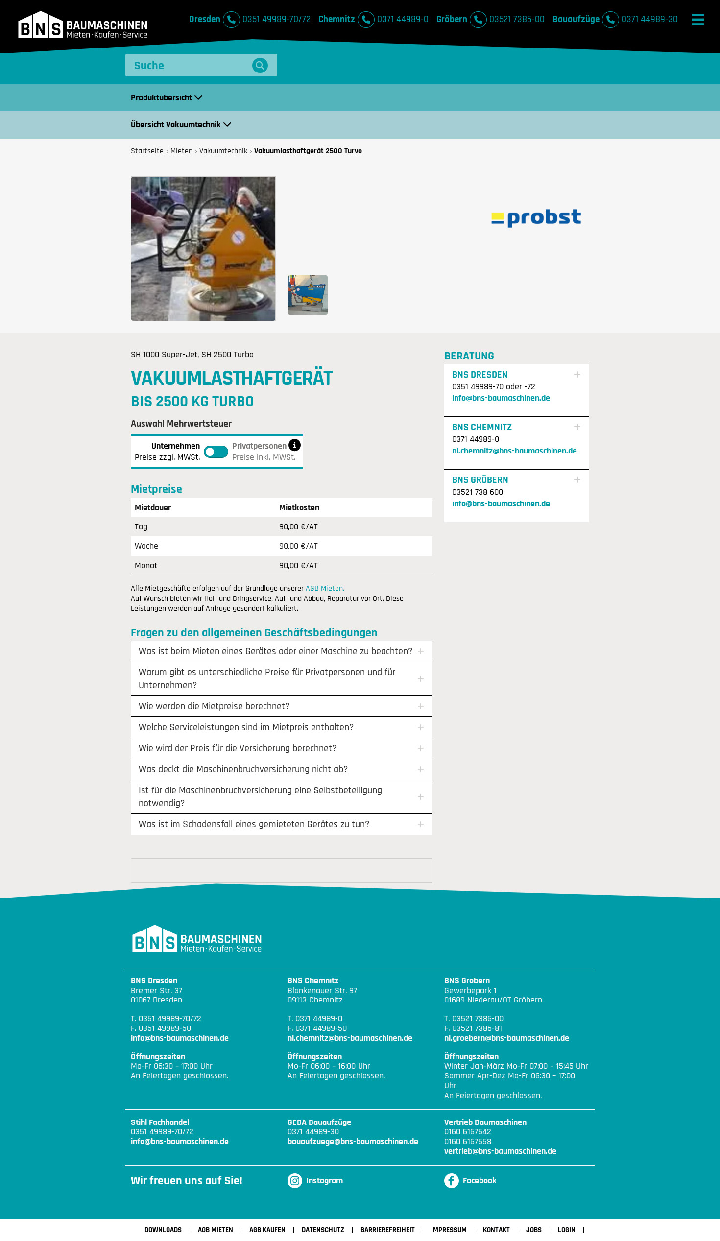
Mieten (181, 151)
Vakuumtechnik (223, 151)
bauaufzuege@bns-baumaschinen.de (353, 1141)
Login (567, 1230)
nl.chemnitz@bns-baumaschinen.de (514, 450)
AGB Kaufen (267, 1230)
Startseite (147, 151)
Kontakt (496, 1230)
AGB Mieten (215, 1230)
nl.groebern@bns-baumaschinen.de (506, 1038)
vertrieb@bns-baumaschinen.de (500, 1151)
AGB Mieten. (325, 588)
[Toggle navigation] (698, 19)
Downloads (163, 1230)
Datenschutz (323, 1230)
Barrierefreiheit (387, 1230)
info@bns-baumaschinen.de (501, 398)
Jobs (534, 1230)
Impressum (449, 1230)
